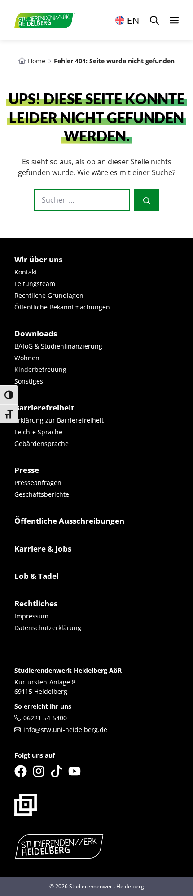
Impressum (31, 616)
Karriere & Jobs (42, 548)
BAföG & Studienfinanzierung (58, 346)
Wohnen (26, 357)
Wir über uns (38, 259)
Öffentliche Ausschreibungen (69, 521)
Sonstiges (28, 381)
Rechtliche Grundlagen (48, 295)
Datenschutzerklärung (47, 627)
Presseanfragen (37, 482)
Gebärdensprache (41, 443)
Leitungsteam (34, 283)
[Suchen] (146, 200)
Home (36, 61)
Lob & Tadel (36, 576)
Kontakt (25, 272)
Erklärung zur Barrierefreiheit (59, 420)
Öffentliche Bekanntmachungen (62, 307)
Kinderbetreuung (40, 369)
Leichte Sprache (38, 432)
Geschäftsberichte (41, 494)
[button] (154, 20)
